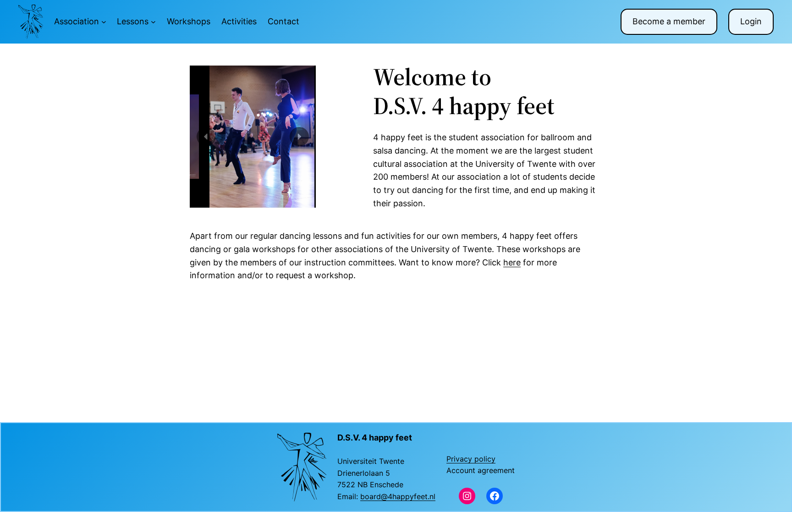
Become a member (668, 21)
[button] (206, 136)
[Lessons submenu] (153, 21)
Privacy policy (470, 458)
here (512, 262)
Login (751, 21)
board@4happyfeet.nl (397, 496)
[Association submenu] (103, 21)
